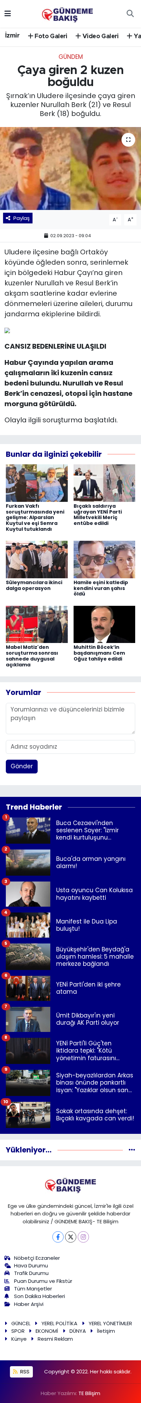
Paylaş (21, 218)
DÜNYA (77, 1331)
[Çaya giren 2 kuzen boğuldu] (70, 168)
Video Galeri (100, 36)
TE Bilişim (89, 1393)
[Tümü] (132, 1150)
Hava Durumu (31, 1265)
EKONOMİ (47, 1331)
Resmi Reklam (55, 1338)
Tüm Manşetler (33, 1288)
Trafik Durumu (31, 1273)
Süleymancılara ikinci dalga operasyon (34, 585)
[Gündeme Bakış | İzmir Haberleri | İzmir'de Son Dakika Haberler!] (67, 13)
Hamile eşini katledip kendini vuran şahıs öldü (101, 588)
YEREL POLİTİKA (59, 1323)
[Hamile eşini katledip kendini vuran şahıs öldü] (105, 559)
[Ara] (130, 13)
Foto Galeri (50, 36)
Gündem (71, 57)
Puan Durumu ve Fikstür (43, 1281)
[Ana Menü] (7, 13)
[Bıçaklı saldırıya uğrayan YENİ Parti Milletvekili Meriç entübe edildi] (105, 482)
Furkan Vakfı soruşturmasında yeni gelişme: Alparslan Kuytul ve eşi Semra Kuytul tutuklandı (35, 517)
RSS (24, 1371)
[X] (70, 1237)
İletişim (106, 1331)
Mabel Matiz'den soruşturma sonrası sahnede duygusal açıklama (32, 656)
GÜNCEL (20, 1323)
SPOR (18, 1331)
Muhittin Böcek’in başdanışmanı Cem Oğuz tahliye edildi (99, 653)
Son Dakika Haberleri (39, 1296)
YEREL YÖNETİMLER (110, 1323)
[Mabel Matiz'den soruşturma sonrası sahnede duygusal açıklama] (37, 624)
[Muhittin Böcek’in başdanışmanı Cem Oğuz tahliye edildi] (105, 624)
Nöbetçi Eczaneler (37, 1258)
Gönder (22, 766)
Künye (19, 1338)
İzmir (12, 36)
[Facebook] (58, 1237)
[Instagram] (83, 1237)
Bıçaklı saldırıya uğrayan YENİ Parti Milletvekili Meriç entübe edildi (98, 515)
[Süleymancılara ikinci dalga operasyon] (37, 559)
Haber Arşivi (28, 1304)
